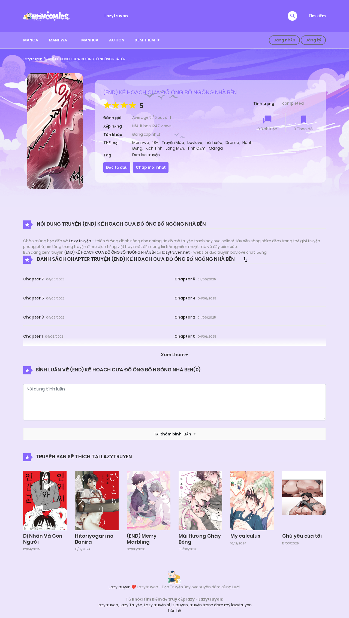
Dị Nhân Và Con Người (42, 538)
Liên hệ (174, 610)
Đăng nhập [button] (284, 40)
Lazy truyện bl (157, 605)
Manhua (89, 40)
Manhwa (58, 40)
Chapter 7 (33, 279)
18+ (155, 142)
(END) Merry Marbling (142, 538)
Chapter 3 (33, 317)
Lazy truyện (80, 241)
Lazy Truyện (131, 605)
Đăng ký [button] (313, 40)
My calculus (245, 535)
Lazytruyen (116, 16)
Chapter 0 (184, 336)
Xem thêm (145, 40)
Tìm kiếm (317, 16)
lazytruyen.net (176, 252)
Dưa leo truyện (146, 154)
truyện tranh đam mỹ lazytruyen (220, 605)
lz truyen (180, 605)
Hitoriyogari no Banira (94, 538)
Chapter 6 (184, 279)
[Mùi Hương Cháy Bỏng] (200, 500)
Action (116, 40)
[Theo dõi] (303, 120)
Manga (30, 40)
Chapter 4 (184, 298)
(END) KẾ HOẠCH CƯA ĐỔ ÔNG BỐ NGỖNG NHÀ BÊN (85, 59)
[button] (292, 16)
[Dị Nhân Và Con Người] (45, 500)
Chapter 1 (33, 336)
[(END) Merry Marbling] (148, 500)
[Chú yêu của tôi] (304, 500)
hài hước (214, 142)
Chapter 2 (184, 317)
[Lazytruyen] (46, 15)
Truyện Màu (173, 142)
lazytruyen (108, 605)
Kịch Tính (154, 148)
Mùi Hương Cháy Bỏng (200, 538)
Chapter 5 (33, 298)
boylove (194, 142)
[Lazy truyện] (174, 577)
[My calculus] (252, 500)
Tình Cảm (196, 148)
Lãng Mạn (175, 148)
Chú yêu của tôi (302, 535)
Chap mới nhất (151, 167)
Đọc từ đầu (117, 167)
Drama (232, 142)
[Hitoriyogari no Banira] (97, 500)
